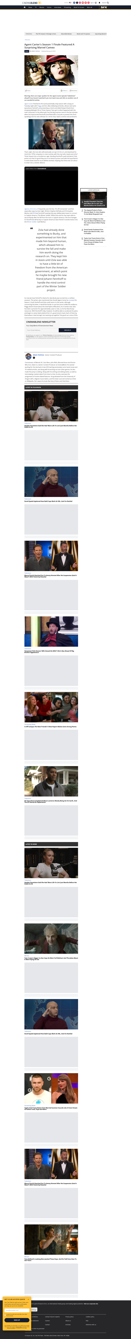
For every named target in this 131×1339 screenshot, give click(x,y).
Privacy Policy (19, 1326)
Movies (41, 7)
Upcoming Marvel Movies (102, 34)
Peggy (39, 106)
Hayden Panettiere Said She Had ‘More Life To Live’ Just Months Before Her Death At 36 (94, 203)
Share (28, 90)
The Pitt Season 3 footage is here (46, 34)
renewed (72, 300)
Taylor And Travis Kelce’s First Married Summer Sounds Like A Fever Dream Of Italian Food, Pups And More (94, 241)
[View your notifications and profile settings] (99, 2)
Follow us (65, 90)
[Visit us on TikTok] (88, 3)
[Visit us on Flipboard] (86, 3)
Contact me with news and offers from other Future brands (16, 1315)
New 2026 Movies (66, 34)
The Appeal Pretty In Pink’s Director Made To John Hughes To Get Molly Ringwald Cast (94, 212)
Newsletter (74, 90)
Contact (47, 1324)
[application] (51, 186)
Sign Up (17, 1320)
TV (36, 7)
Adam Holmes (36, 51)
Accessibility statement (32, 1321)
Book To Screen (79, 7)
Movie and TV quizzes (83, 34)
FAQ (87, 1321)
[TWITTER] (34, 358)
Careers (47, 1321)
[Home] (24, 7)
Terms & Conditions (11, 1328)
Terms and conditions (31, 1317)
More (89, 7)
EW (34, 213)
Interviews (57, 7)
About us (68, 1321)
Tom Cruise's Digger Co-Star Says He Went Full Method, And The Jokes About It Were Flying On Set (94, 222)
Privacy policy (70, 1317)
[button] (105, 3)
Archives (68, 1324)
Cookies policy (90, 1317)
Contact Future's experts (52, 1317)
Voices (49, 7)
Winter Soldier (32, 222)
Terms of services (47, 335)
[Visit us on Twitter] (77, 3)
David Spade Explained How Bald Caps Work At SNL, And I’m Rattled (93, 231)
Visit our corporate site (91, 1304)
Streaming (67, 7)
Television (27, 40)
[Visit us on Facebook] (74, 3)
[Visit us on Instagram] (80, 3)
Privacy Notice (30, 336)
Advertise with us (91, 1324)
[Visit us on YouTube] (83, 3)
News (30, 7)
